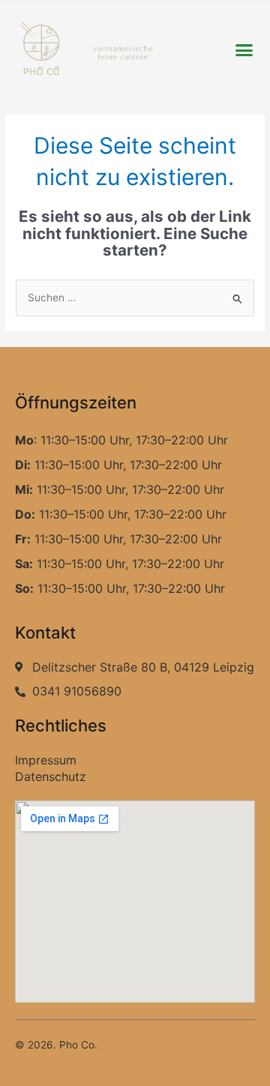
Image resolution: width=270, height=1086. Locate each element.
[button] (244, 50)
